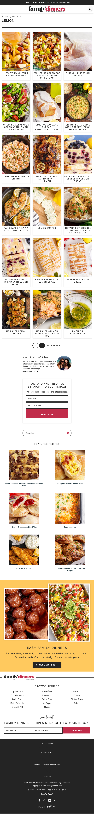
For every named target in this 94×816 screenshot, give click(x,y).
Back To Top (46, 794)
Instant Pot (17, 707)
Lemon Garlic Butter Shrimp (16, 177)
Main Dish (17, 699)
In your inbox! (46, 2)
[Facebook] (39, 800)
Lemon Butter (47, 228)
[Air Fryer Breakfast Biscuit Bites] (70, 479)
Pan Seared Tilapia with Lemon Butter (16, 229)
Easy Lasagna (70, 527)
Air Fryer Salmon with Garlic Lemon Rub (47, 333)
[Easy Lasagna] (70, 523)
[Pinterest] (44, 800)
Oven (47, 707)
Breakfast (47, 691)
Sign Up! (37, 764)
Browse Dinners (45, 665)
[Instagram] (49, 800)
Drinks (76, 695)
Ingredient (12, 16)
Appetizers (17, 691)
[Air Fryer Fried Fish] (24, 564)
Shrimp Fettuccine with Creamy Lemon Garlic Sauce (78, 127)
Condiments (17, 695)
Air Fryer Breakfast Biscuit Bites (70, 483)
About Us (47, 776)
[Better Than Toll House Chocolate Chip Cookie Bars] (24, 479)
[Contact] (55, 800)
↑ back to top (47, 744)
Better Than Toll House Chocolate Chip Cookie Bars (24, 484)
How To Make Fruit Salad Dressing (16, 74)
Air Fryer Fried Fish (24, 568)
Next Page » (53, 345)
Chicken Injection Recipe (78, 74)
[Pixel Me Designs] (51, 807)
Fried (76, 703)
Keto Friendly (17, 703)
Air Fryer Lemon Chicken (16, 332)
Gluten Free (77, 699)
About (50, 790)
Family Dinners (47, 9)
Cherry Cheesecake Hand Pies (24, 527)
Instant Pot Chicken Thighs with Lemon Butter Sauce (78, 230)
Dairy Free (47, 699)
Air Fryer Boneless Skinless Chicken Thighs (70, 569)
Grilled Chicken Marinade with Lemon (47, 178)
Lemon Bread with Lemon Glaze (47, 280)
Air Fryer (46, 703)
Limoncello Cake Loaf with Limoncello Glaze (47, 127)
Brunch (76, 691)
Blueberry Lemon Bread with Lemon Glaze (16, 281)
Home (4, 16)
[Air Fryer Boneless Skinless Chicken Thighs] (70, 564)
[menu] (3, 9)
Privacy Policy (47, 752)
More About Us (29, 371)
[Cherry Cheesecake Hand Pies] (24, 523)
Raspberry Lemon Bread (78, 280)
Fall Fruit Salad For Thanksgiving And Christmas (47, 75)
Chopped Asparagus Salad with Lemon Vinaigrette (16, 127)
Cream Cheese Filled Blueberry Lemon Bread (77, 178)
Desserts (47, 695)
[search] (90, 9)
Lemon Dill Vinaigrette (78, 332)
